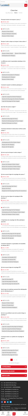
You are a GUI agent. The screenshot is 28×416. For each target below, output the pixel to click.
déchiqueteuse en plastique (8, 77)
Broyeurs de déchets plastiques (9, 307)
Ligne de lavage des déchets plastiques (11, 328)
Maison (15, 12)
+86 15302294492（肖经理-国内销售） (12, 387)
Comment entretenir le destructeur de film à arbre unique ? (13, 129)
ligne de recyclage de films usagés (10, 101)
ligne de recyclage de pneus (9, 352)
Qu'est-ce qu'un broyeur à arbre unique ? (11, 152)
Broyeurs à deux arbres (7, 31)
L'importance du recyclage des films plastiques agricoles (13, 220)
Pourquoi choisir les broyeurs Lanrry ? (11, 19)
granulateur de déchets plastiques (10, 261)
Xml (12, 408)
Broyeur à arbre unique (7, 53)
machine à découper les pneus (9, 123)
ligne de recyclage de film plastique (11, 209)
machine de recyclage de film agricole (11, 233)
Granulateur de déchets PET (8, 259)
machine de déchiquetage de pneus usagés (12, 121)
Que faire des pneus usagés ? (8, 106)
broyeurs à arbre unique (7, 303)
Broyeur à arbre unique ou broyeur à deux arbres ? (14, 41)
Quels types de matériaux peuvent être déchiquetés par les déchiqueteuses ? (14, 290)
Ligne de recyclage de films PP (9, 281)
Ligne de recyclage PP (7, 279)
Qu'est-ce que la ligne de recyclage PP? (11, 267)
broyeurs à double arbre (7, 305)
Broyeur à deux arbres (20, 53)
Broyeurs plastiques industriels (9, 33)
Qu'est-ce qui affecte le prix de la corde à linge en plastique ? (13, 313)
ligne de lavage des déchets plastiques (11, 96)
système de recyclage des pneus (10, 350)
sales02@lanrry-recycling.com (12, 391)
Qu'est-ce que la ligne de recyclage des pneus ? (13, 174)
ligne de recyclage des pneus (9, 186)
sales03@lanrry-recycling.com (12, 389)
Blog (2, 408)
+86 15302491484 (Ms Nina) (9, 382)
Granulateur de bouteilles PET (9, 257)
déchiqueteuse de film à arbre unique (11, 142)
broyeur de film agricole (7, 146)
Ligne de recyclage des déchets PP (10, 283)
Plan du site (7, 408)
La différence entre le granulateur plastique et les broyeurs (13, 62)
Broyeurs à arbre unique (7, 36)
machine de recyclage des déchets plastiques (13, 99)
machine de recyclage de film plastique (11, 235)
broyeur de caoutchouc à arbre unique (11, 166)
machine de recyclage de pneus (9, 118)
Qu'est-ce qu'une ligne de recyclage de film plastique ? (12, 197)
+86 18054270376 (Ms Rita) (9, 385)
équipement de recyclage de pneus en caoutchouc (14, 190)
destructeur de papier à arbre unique (10, 168)
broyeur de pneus (6, 188)
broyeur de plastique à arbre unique (10, 164)
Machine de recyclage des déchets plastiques (13, 331)
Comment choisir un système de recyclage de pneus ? (12, 337)
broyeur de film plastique (8, 144)
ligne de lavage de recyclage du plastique (12, 326)
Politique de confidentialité (20, 408)
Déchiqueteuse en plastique (8, 55)
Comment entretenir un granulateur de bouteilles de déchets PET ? (13, 244)
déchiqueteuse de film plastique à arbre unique (13, 212)
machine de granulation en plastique (10, 74)
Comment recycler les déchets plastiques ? (12, 84)
